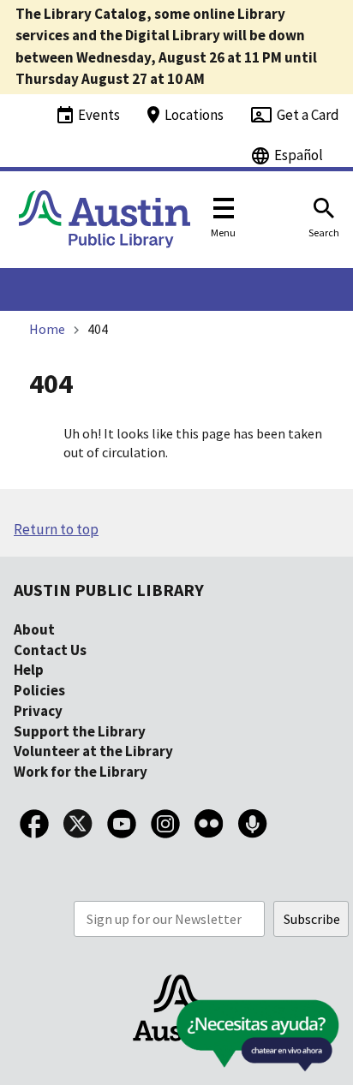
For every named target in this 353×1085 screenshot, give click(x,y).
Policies (39, 690)
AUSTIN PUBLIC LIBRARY (109, 589)
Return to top (56, 529)
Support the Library (80, 731)
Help (29, 669)
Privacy (38, 710)
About (34, 629)
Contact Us (50, 650)
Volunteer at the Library (93, 751)
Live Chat (217, 1041)
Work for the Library (80, 771)
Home (47, 328)
